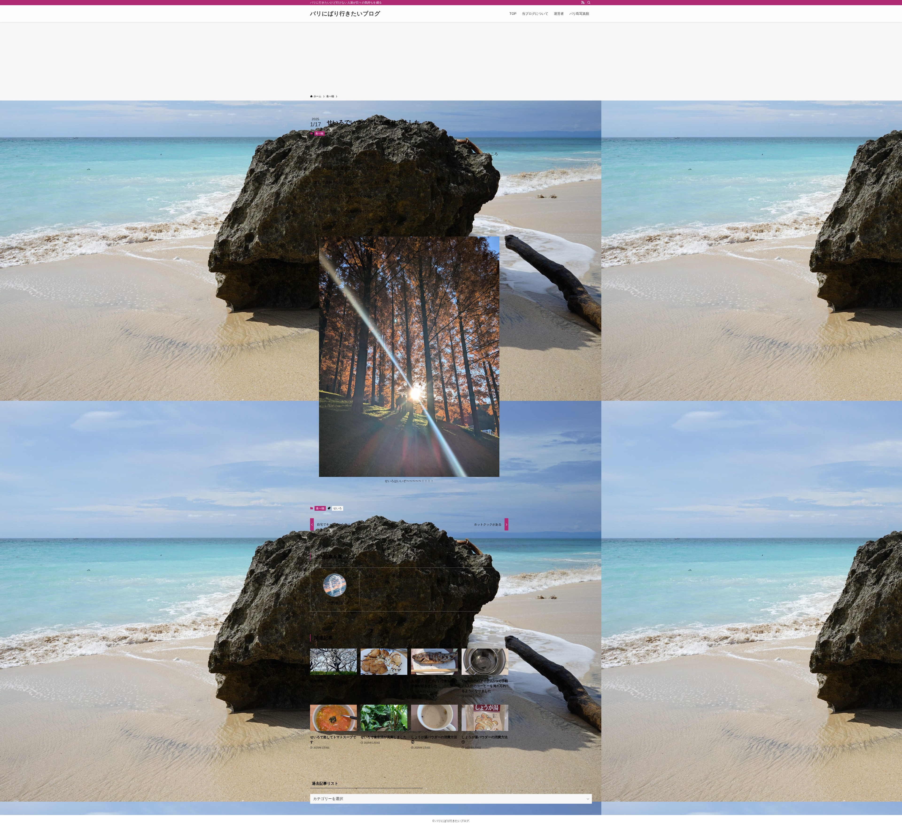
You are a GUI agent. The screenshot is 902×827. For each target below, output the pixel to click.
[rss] (583, 2)
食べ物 (319, 133)
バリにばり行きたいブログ (345, 13)
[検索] (589, 2)
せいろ (337, 508)
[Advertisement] (451, 59)
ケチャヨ (334, 603)
